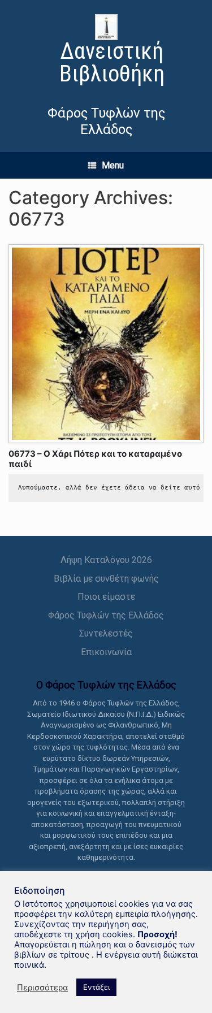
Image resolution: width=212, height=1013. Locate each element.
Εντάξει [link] (96, 987)
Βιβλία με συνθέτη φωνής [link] (106, 578)
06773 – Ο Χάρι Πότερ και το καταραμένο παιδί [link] (95, 458)
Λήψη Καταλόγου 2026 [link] (106, 560)
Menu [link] (113, 165)
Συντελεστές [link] (106, 633)
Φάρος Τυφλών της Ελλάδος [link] (106, 615)
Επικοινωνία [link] (106, 652)
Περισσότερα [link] (42, 987)
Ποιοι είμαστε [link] (106, 596)
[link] (106, 51)
